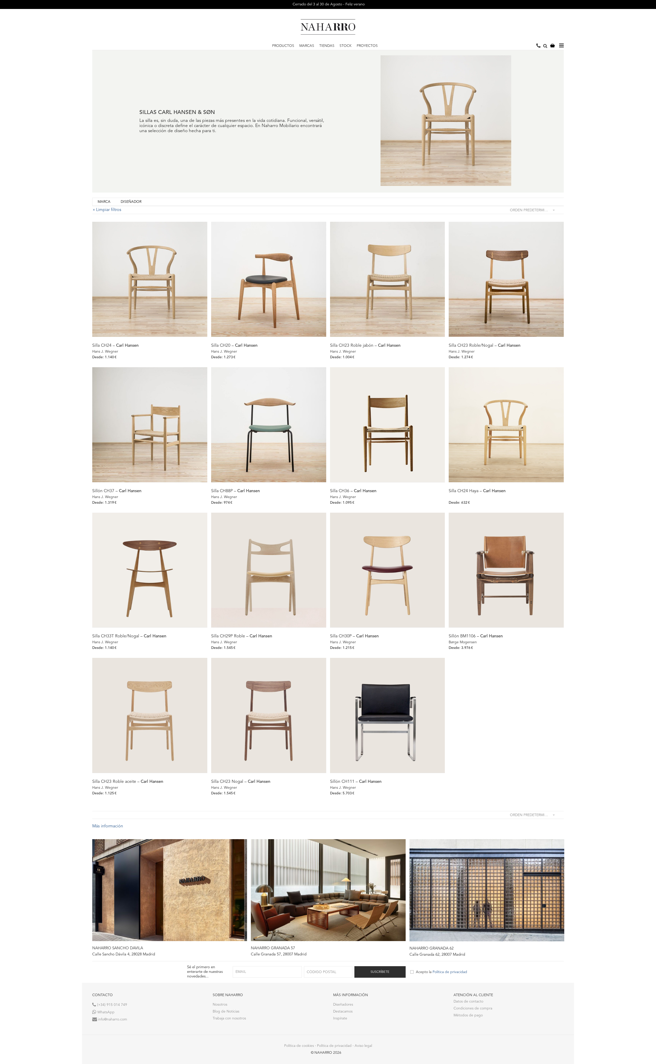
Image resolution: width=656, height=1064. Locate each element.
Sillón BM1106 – (476, 636)
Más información (107, 826)
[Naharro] (328, 27)
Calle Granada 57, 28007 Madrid (278, 954)
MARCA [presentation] (104, 202)
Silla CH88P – (235, 491)
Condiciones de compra (473, 1008)
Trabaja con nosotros (229, 1018)
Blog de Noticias (226, 1011)
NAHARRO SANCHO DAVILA (117, 948)
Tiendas (326, 46)
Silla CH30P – (354, 636)
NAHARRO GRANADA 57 (273, 948)
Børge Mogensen (463, 642)
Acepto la (441, 972)
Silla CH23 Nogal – (240, 782)
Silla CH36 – (353, 491)
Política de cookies (299, 1046)
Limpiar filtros (108, 210)
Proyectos (367, 46)
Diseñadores (343, 1004)
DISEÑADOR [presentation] (131, 202)
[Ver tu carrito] (552, 46)
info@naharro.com (112, 1019)
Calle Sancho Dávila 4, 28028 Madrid (123, 954)
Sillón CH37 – (116, 491)
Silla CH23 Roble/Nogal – (484, 346)
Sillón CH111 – (356, 782)
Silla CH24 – (115, 346)
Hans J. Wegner (105, 351)
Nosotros (220, 1004)
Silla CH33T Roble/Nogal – (129, 636)
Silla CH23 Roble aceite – (127, 782)
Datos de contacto (468, 1001)
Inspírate (340, 1018)
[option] (169, 898)
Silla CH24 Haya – (477, 491)
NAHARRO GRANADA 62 (431, 949)
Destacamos (343, 1011)
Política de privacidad (450, 972)
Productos (283, 46)
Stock (346, 46)
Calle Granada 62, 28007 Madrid (437, 955)
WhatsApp (105, 1012)
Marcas (306, 46)
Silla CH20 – (234, 346)
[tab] (104, 202)
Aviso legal (363, 1046)
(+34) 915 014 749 (111, 1005)
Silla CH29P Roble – (241, 636)
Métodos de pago (468, 1015)
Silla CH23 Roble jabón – (365, 346)
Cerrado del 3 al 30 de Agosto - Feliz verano (328, 4)
